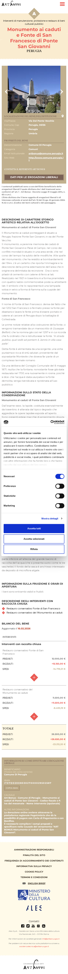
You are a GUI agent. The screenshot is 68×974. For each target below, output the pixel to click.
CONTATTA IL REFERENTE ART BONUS (24, 169)
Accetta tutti (34, 528)
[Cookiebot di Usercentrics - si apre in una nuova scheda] (50, 422)
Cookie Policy (34, 871)
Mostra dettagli (49, 518)
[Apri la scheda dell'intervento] (34, 677)
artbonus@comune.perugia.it (46, 153)
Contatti (34, 921)
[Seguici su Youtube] (33, 926)
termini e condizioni (34, 877)
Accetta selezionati (34, 539)
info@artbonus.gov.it (50, 939)
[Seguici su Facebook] (22, 926)
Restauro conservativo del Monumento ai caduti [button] (34, 612)
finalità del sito (34, 855)
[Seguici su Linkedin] (43, 926)
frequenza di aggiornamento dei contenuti (34, 860)
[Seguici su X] (28, 926)
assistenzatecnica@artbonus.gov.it (34, 946)
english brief (37, 883)
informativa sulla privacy (34, 866)
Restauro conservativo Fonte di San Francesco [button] (33, 608)
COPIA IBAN (12, 788)
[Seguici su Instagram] (38, 926)
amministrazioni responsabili (34, 849)
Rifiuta (34, 549)
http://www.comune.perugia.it (46, 159)
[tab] (34, 608)
